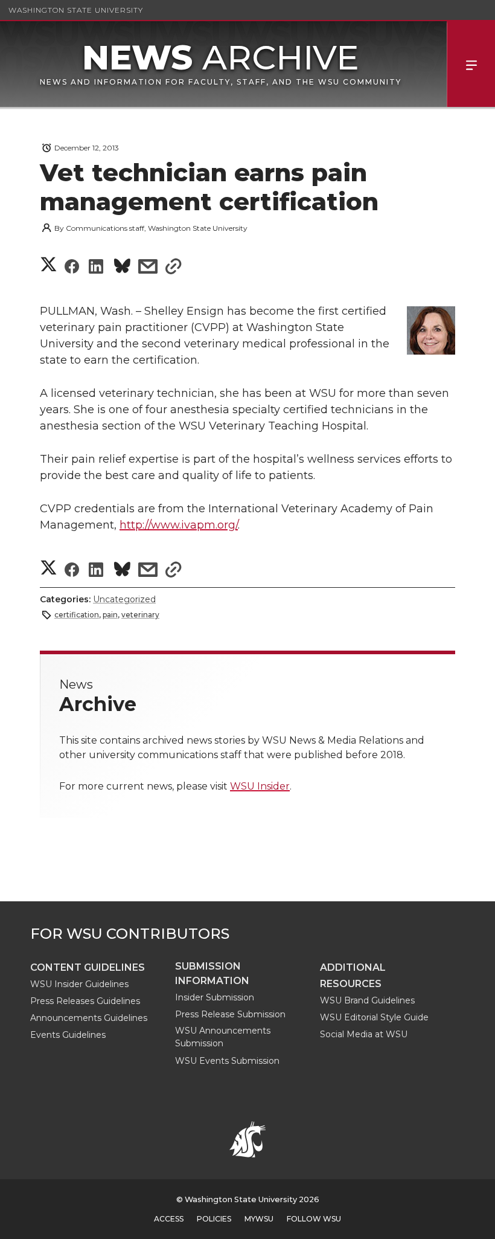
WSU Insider (260, 786)
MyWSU (258, 1218)
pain (110, 614)
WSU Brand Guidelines (367, 1000)
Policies (214, 1218)
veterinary (140, 614)
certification (76, 614)
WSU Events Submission (227, 1060)
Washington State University (75, 9)
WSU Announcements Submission (222, 1037)
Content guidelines (87, 967)
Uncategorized (124, 599)
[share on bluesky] (122, 268)
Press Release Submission (230, 1014)
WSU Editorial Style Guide (374, 1017)
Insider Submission (214, 997)
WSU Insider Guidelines (79, 984)
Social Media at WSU (363, 1034)
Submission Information (212, 973)
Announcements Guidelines (88, 1017)
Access (169, 1218)
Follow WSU (314, 1218)
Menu (471, 64)
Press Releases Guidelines (85, 1001)
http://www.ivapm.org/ (179, 525)
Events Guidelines (68, 1034)
